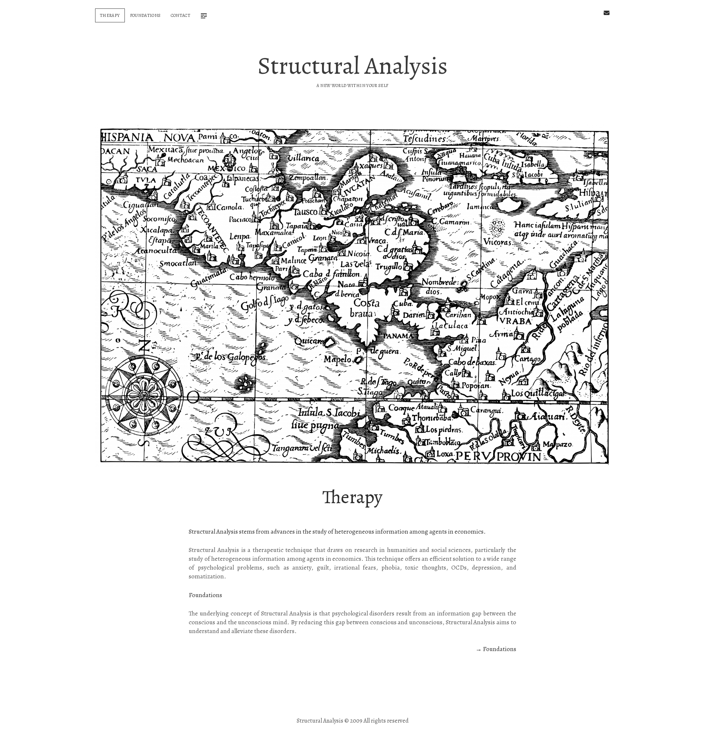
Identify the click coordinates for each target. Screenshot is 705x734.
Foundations (145, 15)
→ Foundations (496, 649)
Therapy (110, 15)
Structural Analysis (353, 65)
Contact (181, 15)
